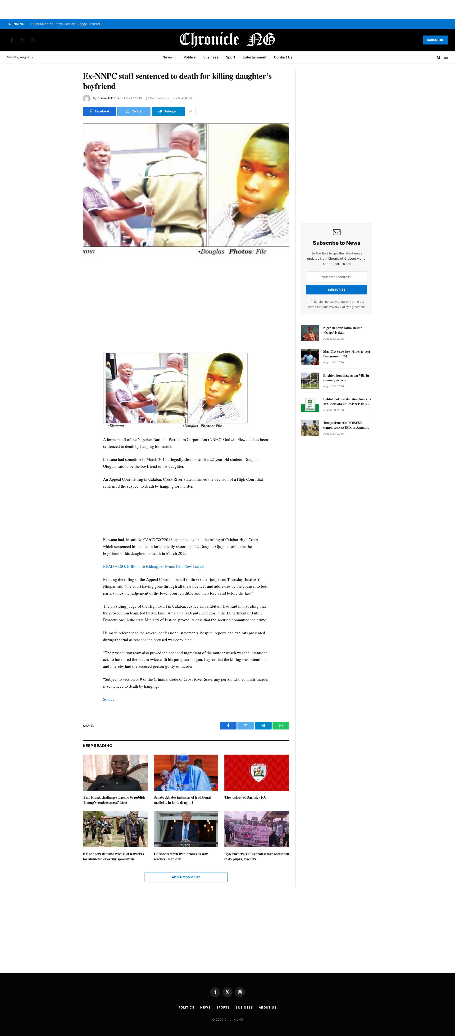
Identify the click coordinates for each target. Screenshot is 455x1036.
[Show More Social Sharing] (191, 111)
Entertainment (254, 57)
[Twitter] (66, 280)
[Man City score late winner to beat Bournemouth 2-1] (310, 357)
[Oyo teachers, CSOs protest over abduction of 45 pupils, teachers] (256, 829)
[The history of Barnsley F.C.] (256, 773)
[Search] (438, 57)
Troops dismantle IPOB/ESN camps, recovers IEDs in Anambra (346, 425)
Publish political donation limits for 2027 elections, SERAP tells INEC (347, 401)
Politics (190, 57)
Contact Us (283, 57)
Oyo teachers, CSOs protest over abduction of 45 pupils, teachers (256, 856)
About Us (268, 1007)
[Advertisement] (186, 304)
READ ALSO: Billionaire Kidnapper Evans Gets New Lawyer (154, 566)
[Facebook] (66, 269)
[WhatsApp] (66, 291)
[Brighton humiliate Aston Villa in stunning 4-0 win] (310, 381)
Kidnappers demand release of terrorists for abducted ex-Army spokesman (113, 856)
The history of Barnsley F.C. (245, 797)
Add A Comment (186, 877)
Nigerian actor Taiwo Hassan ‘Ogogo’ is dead (65, 24)
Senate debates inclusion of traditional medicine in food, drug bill (182, 800)
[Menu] (446, 57)
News (167, 57)
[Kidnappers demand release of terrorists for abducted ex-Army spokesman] (115, 829)
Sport (230, 57)
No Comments (159, 98)
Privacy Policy (339, 307)
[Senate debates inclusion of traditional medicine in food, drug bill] (186, 773)
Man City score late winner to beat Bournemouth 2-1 (346, 354)
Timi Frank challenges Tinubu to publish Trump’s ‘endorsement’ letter (114, 800)
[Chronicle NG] (227, 40)
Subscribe (435, 40)
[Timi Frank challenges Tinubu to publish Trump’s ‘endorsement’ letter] (115, 773)
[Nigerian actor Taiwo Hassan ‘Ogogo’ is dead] (310, 333)
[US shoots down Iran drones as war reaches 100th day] (186, 829)
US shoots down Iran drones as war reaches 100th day (181, 856)
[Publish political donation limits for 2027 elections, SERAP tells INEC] (310, 404)
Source (109, 699)
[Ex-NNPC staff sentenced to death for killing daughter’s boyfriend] (186, 189)
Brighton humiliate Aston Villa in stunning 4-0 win (346, 377)
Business (210, 57)
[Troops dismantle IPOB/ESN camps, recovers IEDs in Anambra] (310, 428)
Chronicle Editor (108, 98)
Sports (223, 1007)
